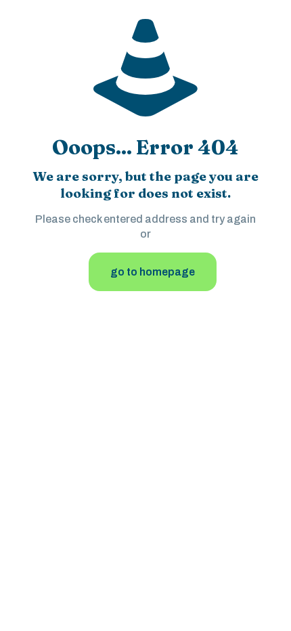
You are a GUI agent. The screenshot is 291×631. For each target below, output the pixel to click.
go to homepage (152, 272)
